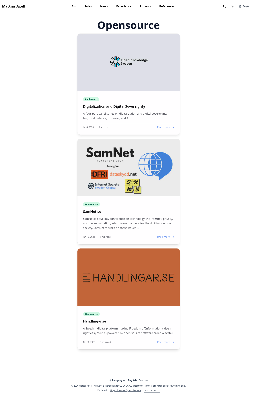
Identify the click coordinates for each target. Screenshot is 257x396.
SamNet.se (92, 211)
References (166, 6)
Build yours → (152, 390)
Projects (145, 6)
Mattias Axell (13, 6)
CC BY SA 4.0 (125, 385)
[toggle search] (224, 6)
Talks (88, 6)
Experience (123, 6)
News (104, 6)
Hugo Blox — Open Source (125, 390)
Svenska (143, 380)
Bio (74, 6)
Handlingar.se (94, 321)
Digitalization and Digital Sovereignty (114, 106)
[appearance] (232, 6)
